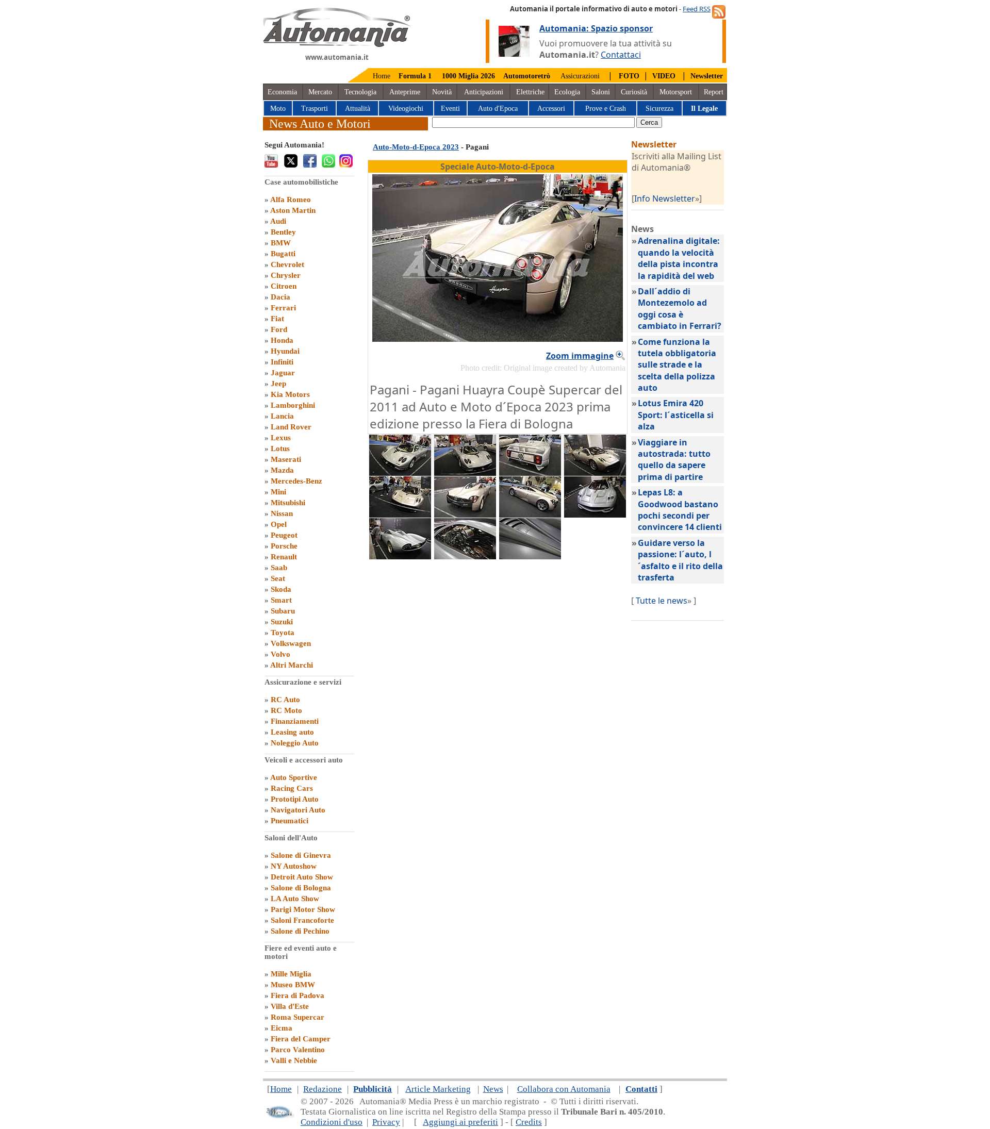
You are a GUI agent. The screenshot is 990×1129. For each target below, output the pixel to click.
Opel (279, 524)
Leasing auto (292, 732)
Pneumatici (289, 821)
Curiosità (634, 92)
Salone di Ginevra (301, 855)
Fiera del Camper (301, 1039)
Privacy (386, 1122)
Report (713, 92)
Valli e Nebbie (294, 1060)
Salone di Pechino (300, 931)
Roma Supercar (297, 1017)
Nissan (282, 513)
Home (381, 76)
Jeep (278, 383)
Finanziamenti (295, 721)
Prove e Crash (605, 108)
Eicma (281, 1028)
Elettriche (530, 92)
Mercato (320, 92)
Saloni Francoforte (302, 920)
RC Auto (285, 699)
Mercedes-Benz (296, 481)
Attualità (357, 108)
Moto (278, 108)
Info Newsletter (664, 198)
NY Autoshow (294, 866)
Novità (442, 92)
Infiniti (282, 362)
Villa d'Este (290, 1006)
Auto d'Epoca (498, 108)
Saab (279, 567)
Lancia (282, 416)
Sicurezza (659, 108)
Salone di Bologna (301, 888)
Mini (278, 492)
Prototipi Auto (295, 799)
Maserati (286, 459)
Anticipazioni (483, 92)
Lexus (281, 438)
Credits (529, 1122)
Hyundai (285, 351)
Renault (284, 557)
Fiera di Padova (297, 995)
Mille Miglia (291, 974)
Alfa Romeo (290, 199)
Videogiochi (405, 108)
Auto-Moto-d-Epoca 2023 (416, 147)
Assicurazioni (580, 76)
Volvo (280, 654)
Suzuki (282, 622)
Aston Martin (293, 210)
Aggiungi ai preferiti (460, 1122)
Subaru (283, 611)
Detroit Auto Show (302, 877)
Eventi (450, 108)
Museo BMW (293, 985)
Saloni (600, 92)
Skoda (281, 589)
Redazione (322, 1089)
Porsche (284, 546)
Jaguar (283, 373)
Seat (278, 578)
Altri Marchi (291, 665)
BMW (281, 243)
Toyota (282, 632)
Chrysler (286, 275)
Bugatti (283, 254)
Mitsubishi (288, 503)
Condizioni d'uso (331, 1122)
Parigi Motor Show (303, 909)
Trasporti (314, 108)
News (493, 1089)
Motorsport (675, 92)
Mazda (282, 470)
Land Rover (291, 427)
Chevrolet (287, 264)
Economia (282, 92)
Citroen (283, 286)
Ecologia (567, 92)
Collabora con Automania (563, 1089)
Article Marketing (438, 1089)
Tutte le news (661, 600)
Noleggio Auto (295, 743)
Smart (281, 600)
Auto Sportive (293, 777)
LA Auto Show (295, 898)
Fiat (277, 318)
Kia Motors (290, 394)
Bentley (283, 232)
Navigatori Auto (298, 810)
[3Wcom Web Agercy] (279, 1116)
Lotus (280, 448)
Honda (282, 340)
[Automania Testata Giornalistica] (337, 44)
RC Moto (286, 710)
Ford (279, 329)
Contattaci (621, 54)
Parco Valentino (298, 1049)
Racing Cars (292, 788)
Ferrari (283, 308)
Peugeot (284, 535)
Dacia (280, 297)
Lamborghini (293, 405)
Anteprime (404, 92)
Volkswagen (291, 643)
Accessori (551, 108)
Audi (278, 221)
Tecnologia (360, 92)
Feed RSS (697, 8)
